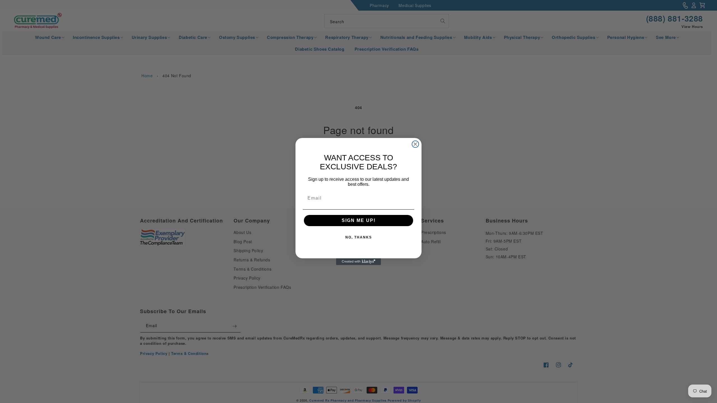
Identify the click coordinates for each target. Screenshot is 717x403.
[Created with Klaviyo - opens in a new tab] (358, 261)
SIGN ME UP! (359, 220)
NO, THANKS (358, 237)
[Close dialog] (415, 144)
